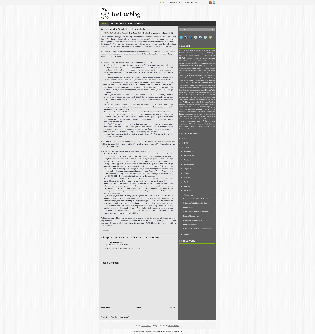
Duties (213, 70)
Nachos (205, 95)
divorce (212, 68)
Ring (202, 104)
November (187, 155)
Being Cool (199, 55)
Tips (213, 121)
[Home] (120, 20)
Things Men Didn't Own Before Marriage (198, 199)
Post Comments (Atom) (120, 317)
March (186, 190)
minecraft (198, 92)
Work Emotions (210, 124)
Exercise (198, 73)
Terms (181, 114)
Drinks (199, 70)
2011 (183, 147)
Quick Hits (200, 102)
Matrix (181, 92)
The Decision (198, 114)
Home (162, 2)
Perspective (183, 99)
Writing (206, 126)
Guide (140, 33)
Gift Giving (211, 78)
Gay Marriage (202, 78)
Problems (186, 102)
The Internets (207, 114)
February (187, 195)
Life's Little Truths (202, 87)
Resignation (190, 104)
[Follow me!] (214, 3)
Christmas (207, 61)
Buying (212, 58)
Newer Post (105, 307)
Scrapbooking (194, 107)
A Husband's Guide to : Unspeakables (125, 29)
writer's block (196, 126)
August (186, 168)
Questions (193, 102)
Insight (191, 85)
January (187, 234)
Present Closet (210, 100)
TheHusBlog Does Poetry (195, 119)
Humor (187, 82)
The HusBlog (114, 242)
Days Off (200, 68)
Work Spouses (184, 126)
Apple (187, 53)
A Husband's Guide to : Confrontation (197, 211)
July (185, 173)
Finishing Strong (197, 75)
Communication (210, 63)
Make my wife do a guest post (195, 90)
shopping (205, 107)
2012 (180, 50)
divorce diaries (184, 71)
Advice (192, 50)
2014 (183, 138)
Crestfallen (182, 68)
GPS (180, 80)
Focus (212, 75)
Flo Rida (207, 75)
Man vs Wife (210, 90)
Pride (180, 102)
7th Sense (186, 50)
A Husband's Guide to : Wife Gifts (195, 220)
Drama (193, 70)
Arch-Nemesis (193, 53)
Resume (197, 104)
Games (187, 78)
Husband (146, 33)
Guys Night (198, 80)
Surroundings (211, 112)
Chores (199, 61)
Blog (130, 33)
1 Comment (166, 33)
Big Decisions (210, 55)
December (187, 151)
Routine (181, 107)
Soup (188, 112)
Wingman (201, 124)
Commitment (200, 63)
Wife (191, 123)
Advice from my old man (205, 50)
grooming (185, 80)
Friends (181, 78)
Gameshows (194, 78)
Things (206, 121)
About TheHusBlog (192, 2)
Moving (199, 95)
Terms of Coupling (190, 224)
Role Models (210, 104)
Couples (199, 65)
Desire (207, 68)
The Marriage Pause (197, 116)
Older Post (172, 307)
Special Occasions (198, 112)
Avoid (207, 53)
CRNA (194, 68)
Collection (191, 63)
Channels (192, 61)
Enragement (189, 73)
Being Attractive (188, 55)
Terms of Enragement (191, 216)
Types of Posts (174, 2)
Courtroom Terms (209, 66)
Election (181, 73)
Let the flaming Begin (189, 88)
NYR (210, 95)
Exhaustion (205, 73)
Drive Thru (206, 70)
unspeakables (156, 33)
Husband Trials (207, 82)
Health (212, 80)
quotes (207, 102)
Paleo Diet (196, 97)
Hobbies (181, 83)
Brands (189, 58)
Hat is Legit (206, 80)
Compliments (183, 66)
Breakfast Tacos (200, 58)
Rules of (187, 107)
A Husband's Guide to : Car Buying (196, 203)
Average (201, 53)
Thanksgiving (189, 114)
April (185, 186)
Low (209, 87)
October (187, 160)
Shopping (212, 107)
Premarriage (200, 100)
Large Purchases (201, 85)
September (188, 164)
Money (203, 92)
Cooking (191, 66)
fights (135, 33)
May (185, 182)
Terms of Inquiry (189, 207)
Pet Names (192, 100)
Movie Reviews (191, 95)
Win (195, 124)
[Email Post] (171, 33)
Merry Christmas (189, 92)
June (185, 177)
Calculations (183, 61)
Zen (188, 129)
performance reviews (207, 97)
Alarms (181, 53)
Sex (200, 106)
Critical (189, 68)
